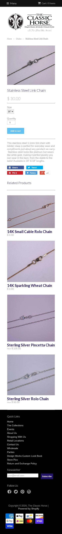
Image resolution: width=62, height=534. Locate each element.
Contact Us (13, 444)
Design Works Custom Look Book (24, 456)
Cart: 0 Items (48, 3)
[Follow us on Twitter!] (16, 493)
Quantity (11, 118)
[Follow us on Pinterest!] (23, 493)
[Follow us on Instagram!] (29, 493)
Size (9, 107)
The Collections (15, 425)
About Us (12, 433)
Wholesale (12, 448)
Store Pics (12, 459)
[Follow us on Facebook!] (9, 493)
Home (10, 421)
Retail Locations (15, 440)
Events (10, 429)
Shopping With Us (16, 436)
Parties (10, 452)
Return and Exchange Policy (22, 463)
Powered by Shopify (28, 508)
